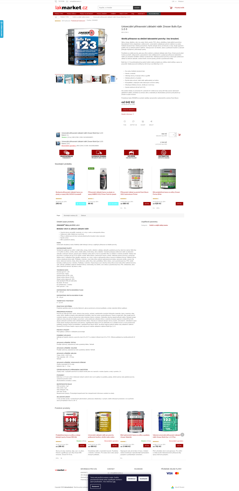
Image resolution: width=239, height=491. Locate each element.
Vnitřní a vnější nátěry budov (158, 225)
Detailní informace (126, 114)
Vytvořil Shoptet (179, 487)
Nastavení (95, 486)
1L (61, 458)
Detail (147, 203)
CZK (173, 1)
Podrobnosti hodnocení (78, 21)
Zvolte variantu (129, 110)
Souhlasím (143, 479)
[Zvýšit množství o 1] (176, 134)
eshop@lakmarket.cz (116, 473)
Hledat (137, 7)
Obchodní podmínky (87, 477)
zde (114, 481)
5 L (125, 208)
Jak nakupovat (85, 475)
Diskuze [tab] (83, 215)
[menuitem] (59, 13)
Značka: (92, 20)
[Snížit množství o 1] (176, 136)
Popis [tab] (58, 215)
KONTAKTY (84, 472)
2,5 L (158, 208)
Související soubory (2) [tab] (70, 215)
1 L (121, 208)
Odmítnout (131, 479)
